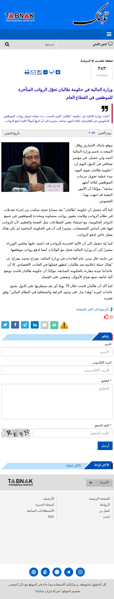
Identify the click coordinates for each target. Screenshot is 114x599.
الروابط (105, 504)
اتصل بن (104, 511)
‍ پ (52, 71)
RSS (51, 517)
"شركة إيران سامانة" (48, 591)
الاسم (108, 344)
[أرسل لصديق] (33, 72)
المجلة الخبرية (45, 504)
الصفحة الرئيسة (99, 498)
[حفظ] (39, 72)
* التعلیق (106, 380)
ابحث (106, 517)
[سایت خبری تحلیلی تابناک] (23, 11)
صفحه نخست (104, 61)
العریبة (104, 482)
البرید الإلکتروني (102, 362)
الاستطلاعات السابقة (40, 511)
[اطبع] (27, 72)
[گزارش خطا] (64, 325)
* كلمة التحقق (102, 425)
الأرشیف (48, 498)
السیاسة (86, 61)
